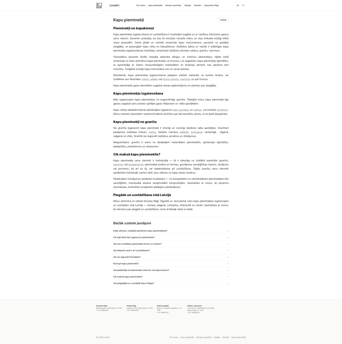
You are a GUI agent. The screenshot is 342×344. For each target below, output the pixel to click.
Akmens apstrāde (173, 5)
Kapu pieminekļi (155, 5)
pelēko (154, 79)
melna (152, 132)
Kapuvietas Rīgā (211, 5)
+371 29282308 (102, 310)
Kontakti (197, 5)
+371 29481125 (162, 312)
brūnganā (196, 132)
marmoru (185, 79)
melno (145, 79)
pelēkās (184, 132)
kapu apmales (181, 109)
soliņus (197, 109)
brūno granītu (171, 79)
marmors (118, 164)
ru (243, 5)
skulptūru (222, 109)
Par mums (140, 5)
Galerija (187, 5)
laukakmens (135, 164)
